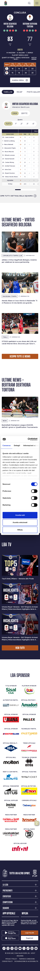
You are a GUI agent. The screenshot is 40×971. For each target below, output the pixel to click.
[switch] (34, 491)
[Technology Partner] (29, 734)
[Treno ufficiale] (29, 748)
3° (27, 123)
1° (16, 123)
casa (15, 113)
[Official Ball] (11, 762)
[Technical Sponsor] (29, 762)
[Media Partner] (11, 820)
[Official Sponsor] (11, 719)
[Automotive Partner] (11, 705)
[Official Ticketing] (29, 777)
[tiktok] (28, 948)
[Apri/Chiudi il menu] (37, 3)
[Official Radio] (29, 834)
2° (21, 123)
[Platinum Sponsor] (29, 691)
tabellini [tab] (8, 92)
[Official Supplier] (11, 805)
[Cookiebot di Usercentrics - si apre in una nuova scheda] (28, 439)
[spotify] (36, 948)
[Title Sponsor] (11, 691)
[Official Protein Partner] (29, 705)
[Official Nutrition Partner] (29, 791)
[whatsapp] (32, 948)
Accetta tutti (20, 515)
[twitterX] (24, 948)
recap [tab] (19, 92)
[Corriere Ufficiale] (29, 805)
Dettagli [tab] (17, 445)
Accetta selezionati (20, 522)
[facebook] (4, 948)
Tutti (8, 123)
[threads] (12, 948)
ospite (24, 113)
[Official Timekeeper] (11, 791)
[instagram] (8, 948)
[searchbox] (20, 3)
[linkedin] (16, 948)
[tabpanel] (20, 150)
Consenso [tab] (7, 445)
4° (33, 123)
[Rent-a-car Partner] (11, 777)
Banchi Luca (25, 107)
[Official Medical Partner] (11, 748)
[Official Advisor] (20, 848)
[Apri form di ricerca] (29, 3)
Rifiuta (20, 530)
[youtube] (20, 948)
